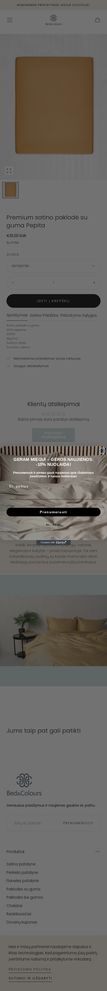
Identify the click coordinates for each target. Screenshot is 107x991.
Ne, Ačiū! (53, 524)
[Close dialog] (102, 450)
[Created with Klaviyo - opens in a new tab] (53, 542)
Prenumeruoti (53, 512)
